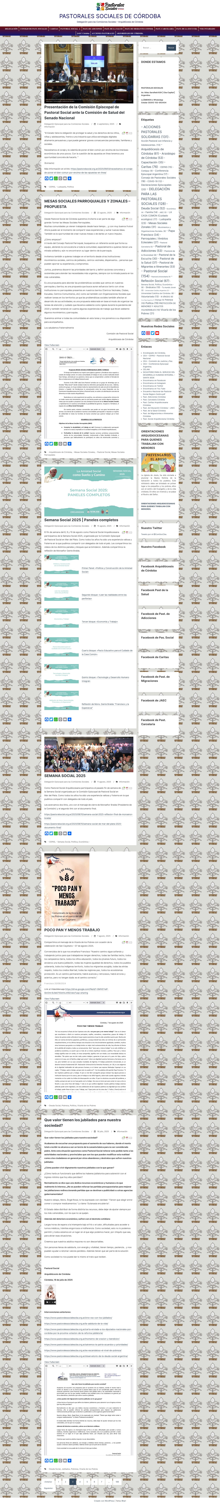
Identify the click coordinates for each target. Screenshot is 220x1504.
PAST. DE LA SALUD (113, 28)
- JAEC (162, 212)
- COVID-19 (154, 181)
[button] (50, 1294)
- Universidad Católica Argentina (156, 290)
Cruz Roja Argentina (148, 300)
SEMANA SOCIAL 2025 (65, 775)
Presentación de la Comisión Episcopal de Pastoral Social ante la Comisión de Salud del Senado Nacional (84, 112)
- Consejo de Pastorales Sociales (158, 178)
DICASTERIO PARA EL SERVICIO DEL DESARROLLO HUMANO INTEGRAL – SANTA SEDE (159, 375)
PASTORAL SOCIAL (69, 28)
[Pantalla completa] (56, 1302)
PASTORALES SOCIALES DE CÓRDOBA (110, 16)
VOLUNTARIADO (207, 28)
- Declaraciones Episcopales (156, 185)
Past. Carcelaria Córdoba (154, 399)
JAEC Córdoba (83, 33)
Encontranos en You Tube (154, 388)
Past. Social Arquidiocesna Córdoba (158, 419)
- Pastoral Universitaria (160, 277)
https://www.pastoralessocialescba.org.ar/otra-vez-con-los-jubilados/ (78, 1318)
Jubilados (66, 1469)
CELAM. (146, 369)
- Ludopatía (61, 187)
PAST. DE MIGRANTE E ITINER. (139, 28)
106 (117, 1482)
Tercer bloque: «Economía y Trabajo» (100, 621)
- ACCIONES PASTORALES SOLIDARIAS (154, 132)
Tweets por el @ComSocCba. (154, 534)
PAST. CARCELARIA (165, 28)
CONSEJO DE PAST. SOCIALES (33, 28)
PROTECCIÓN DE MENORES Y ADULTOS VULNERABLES (158, 306)
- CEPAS (51, 187)
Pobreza (65, 1105)
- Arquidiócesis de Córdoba (60, 452)
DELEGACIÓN (11, 28)
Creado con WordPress (104, 1501)
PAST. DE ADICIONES (92, 28)
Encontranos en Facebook (154, 380)
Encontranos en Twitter (153, 386)
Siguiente (48, 1488)
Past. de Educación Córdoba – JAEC (159, 408)
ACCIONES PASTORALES (103, 33)
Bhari (124, 1501)
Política (70, 187)
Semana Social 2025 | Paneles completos (81, 520)
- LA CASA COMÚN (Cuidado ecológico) (156, 216)
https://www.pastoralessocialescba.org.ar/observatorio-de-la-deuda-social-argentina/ (86, 1356)
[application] (50, 1294)
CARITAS (54, 28)
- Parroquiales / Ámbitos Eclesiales (154, 238)
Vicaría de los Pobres (86, 1105)
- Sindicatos (152, 287)
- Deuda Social (54, 1105)
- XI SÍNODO (166, 296)
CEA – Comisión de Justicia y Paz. (158, 361)
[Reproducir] (47, 1302)
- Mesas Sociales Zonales (84, 452)
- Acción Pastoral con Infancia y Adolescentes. (156, 141)
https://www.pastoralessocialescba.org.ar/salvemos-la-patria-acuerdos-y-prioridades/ (86, 1344)
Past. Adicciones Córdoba (154, 397)
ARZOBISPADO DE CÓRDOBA (130, 33)
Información (49, 127)
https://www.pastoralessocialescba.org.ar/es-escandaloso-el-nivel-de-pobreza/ (82, 1350)
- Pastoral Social (103, 452)
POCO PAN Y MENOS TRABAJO (72, 930)
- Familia (151, 212)
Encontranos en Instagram (154, 383)
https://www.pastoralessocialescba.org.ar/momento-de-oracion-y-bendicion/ (82, 1339)
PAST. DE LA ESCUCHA (186, 28)
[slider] (49, 1302)
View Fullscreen (51, 345)
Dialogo (159, 300)
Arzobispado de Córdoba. (154, 353)
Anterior (48, 1482)
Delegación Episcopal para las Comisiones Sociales (66, 124)
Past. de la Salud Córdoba (154, 410)
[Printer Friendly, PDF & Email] (127, 133)
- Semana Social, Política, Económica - (73, 842)
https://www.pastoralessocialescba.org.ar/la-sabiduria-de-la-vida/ (76, 1323)
